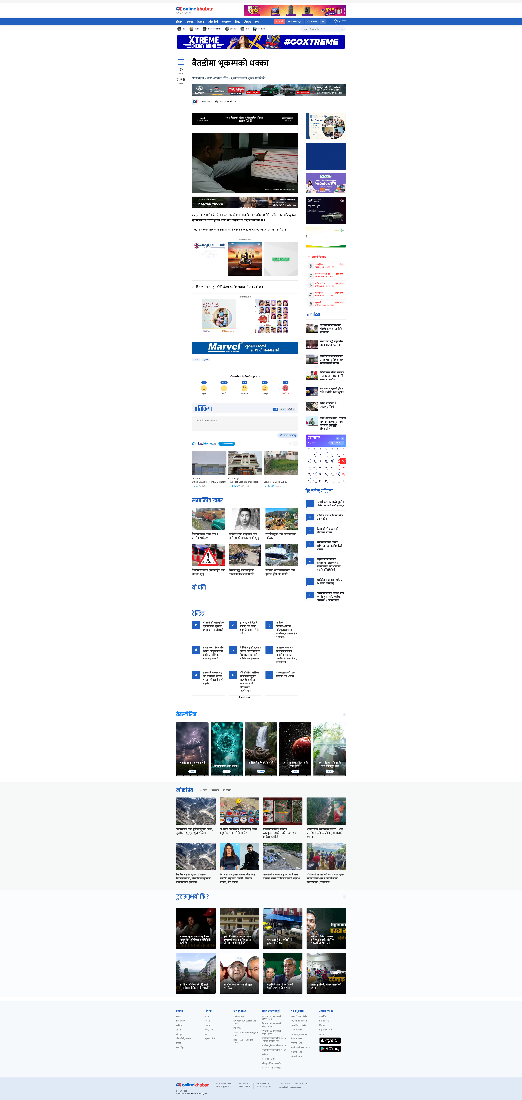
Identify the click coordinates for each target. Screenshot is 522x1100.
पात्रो (281, 21)
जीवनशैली (213, 22)
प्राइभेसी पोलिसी (325, 1030)
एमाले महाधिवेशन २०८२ (300, 1047)
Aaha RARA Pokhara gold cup (245, 1034)
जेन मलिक (261, 28)
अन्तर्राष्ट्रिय (180, 1047)
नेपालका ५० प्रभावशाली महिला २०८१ (271, 1025)
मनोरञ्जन (226, 22)
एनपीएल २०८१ (239, 1016)
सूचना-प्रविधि (210, 1038)
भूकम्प (206, 359)
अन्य (257, 22)
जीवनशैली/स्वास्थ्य (183, 1038)
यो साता (215, 790)
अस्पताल (233, 28)
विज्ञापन (322, 1025)
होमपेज (179, 22)
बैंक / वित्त (209, 1030)
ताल (184, 28)
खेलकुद (247, 22)
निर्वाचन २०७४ (296, 1030)
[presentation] (290, 443)
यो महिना (227, 790)
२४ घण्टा (203, 790)
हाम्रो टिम (322, 1016)
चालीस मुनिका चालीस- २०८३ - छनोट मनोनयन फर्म (274, 1040)
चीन (247, 28)
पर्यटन (207, 1021)
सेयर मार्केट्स (296, 21)
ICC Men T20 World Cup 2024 (244, 1022)
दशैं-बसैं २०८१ (296, 1056)
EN (323, 21)
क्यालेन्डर (314, 438)
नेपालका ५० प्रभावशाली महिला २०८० (271, 1032)
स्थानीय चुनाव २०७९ (299, 1034)
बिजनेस (200, 22)
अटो (206, 1034)
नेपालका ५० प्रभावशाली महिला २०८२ (271, 1018)
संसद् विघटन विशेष (298, 1025)
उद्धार (197, 28)
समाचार (190, 22)
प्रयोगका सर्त (324, 1021)
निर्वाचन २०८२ (296, 1043)
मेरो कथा (265, 1054)
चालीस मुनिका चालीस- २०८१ (274, 1050)
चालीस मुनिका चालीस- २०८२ (274, 1045)
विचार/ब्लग (180, 1021)
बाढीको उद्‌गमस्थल (214, 28)
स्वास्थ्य (314, 21)
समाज (178, 1016)
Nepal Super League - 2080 (243, 1041)
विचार (237, 22)
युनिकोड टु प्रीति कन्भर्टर (271, 1068)
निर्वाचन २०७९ (296, 1038)
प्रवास (178, 1043)
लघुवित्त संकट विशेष (299, 1021)
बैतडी (196, 359)
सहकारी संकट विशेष (299, 1016)
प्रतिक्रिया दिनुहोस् (288, 435)
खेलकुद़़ (179, 1034)
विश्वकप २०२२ (296, 1052)
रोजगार (208, 1025)
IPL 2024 (237, 1028)
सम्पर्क (321, 1034)
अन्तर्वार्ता (179, 1030)
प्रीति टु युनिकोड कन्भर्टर (271, 1063)
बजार (207, 1016)
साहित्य (179, 1025)
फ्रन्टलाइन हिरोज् (268, 1059)
